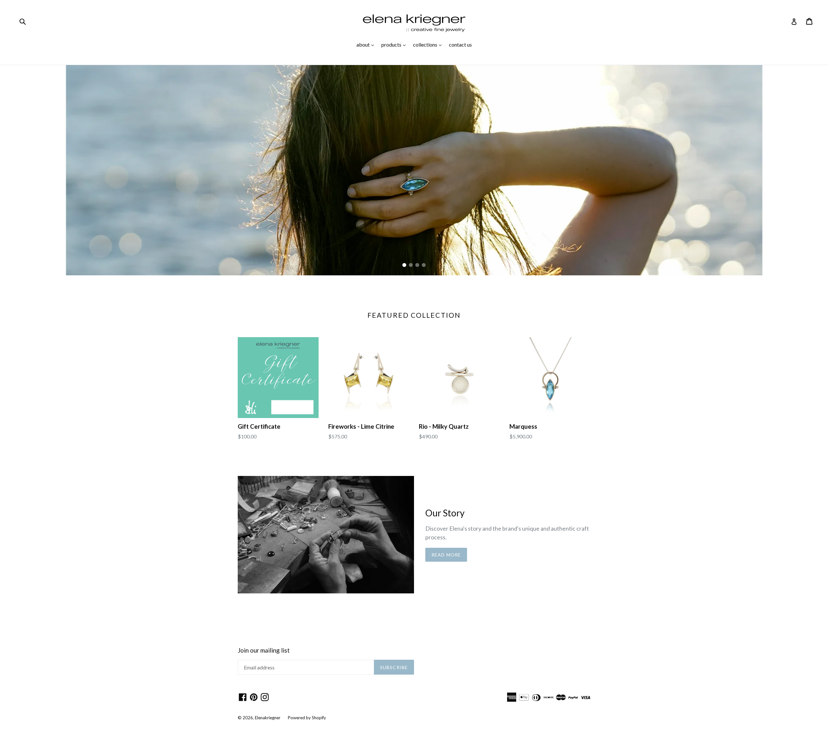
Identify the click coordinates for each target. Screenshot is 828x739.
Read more (446, 554)
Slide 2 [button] (411, 265)
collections (429, 44)
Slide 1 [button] (404, 265)
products (395, 44)
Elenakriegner (267, 717)
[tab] (404, 265)
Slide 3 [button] (417, 265)
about (366, 44)
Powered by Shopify (307, 717)
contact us (460, 44)
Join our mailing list (264, 650)
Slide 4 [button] (424, 265)
